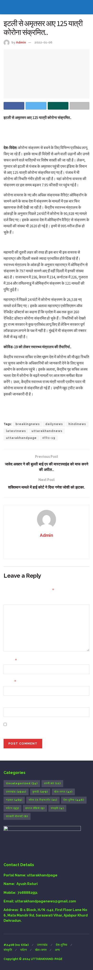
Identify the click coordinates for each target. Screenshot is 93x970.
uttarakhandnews (46, 431)
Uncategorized (22, 783)
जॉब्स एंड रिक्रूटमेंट (43, 799)
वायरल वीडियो (35, 808)
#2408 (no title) (16, 945)
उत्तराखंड (16, 791)
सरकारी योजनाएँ (17, 816)
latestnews (16, 431)
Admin (21, 42)
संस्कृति (57, 808)
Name (10, 660)
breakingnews (28, 424)
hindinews (77, 424)
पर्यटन (12, 808)
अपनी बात (52, 783)
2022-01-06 (43, 42)
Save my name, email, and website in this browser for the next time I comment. (43, 726)
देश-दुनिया (73, 799)
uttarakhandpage (21, 438)
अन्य (57, 950)
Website (11, 703)
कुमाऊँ (40, 791)
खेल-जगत (63, 791)
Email (10, 681)
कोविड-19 (48, 438)
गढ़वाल (14, 799)
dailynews (54, 424)
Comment (12, 600)
